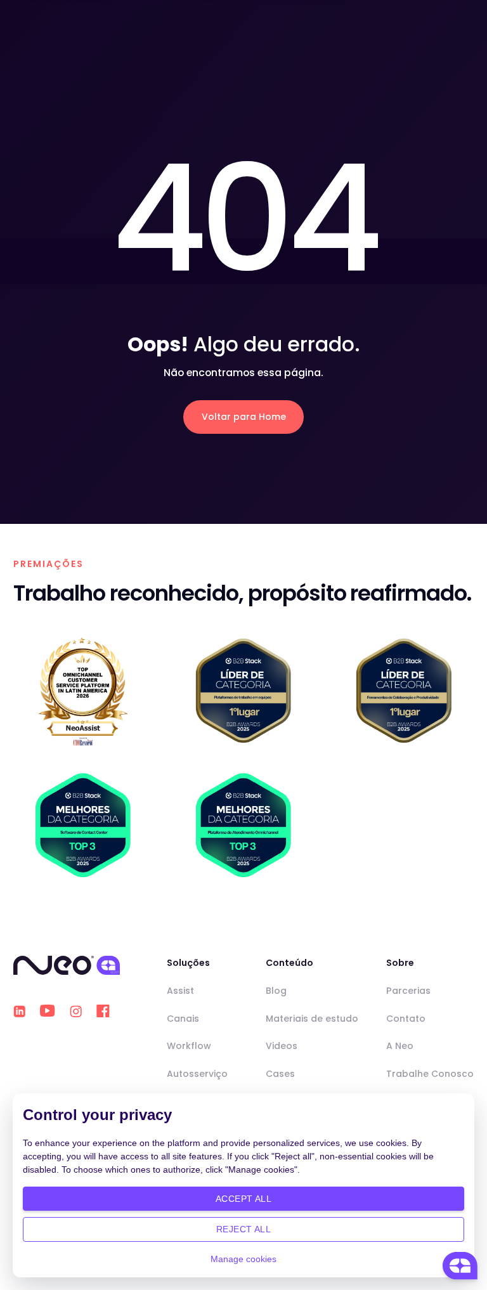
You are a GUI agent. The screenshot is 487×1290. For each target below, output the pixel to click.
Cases (280, 1073)
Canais (183, 1018)
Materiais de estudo (312, 1018)
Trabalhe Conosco (430, 1073)
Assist (180, 990)
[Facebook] (103, 1011)
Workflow (189, 1045)
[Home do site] (66, 965)
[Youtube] (47, 1011)
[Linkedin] (19, 1011)
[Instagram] (76, 1011)
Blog (276, 990)
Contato (405, 1018)
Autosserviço (197, 1073)
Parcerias (408, 990)
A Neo (399, 1045)
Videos (281, 1045)
